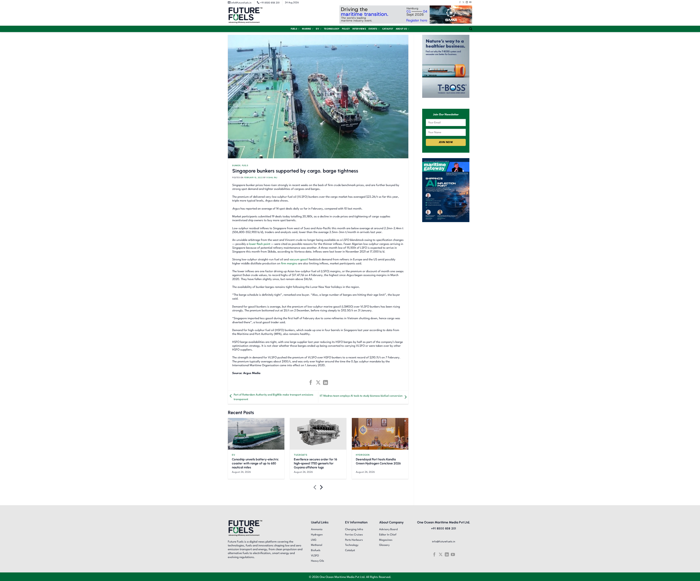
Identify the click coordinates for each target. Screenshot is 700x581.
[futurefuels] (245, 15)
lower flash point (259, 244)
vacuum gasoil (298, 259)
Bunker (236, 166)
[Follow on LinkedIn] (467, 2)
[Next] (320, 488)
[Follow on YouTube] (470, 2)
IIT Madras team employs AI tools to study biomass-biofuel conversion (361, 396)
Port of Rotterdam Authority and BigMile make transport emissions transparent (273, 397)
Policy (346, 29)
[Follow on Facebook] (460, 2)
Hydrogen (363, 454)
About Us (401, 29)
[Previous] (315, 488)
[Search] (470, 29)
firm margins (289, 263)
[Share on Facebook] (310, 382)
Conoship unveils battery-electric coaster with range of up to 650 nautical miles (255, 463)
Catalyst (387, 29)
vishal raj (271, 178)
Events (373, 29)
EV (317, 29)
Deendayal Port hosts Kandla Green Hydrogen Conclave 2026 (378, 461)
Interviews (359, 29)
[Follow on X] (463, 2)
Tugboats (300, 454)
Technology (331, 29)
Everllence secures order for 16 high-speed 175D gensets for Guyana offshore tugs (315, 463)
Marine (306, 29)
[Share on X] (318, 382)
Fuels (294, 29)
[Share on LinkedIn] (325, 382)
